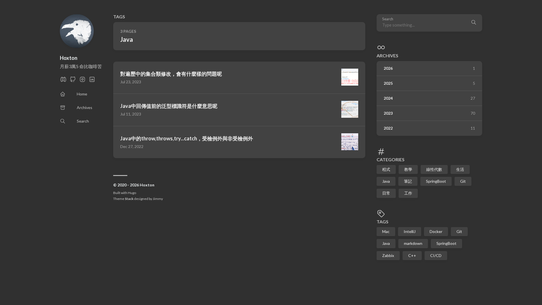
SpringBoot (436, 181)
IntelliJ (410, 231)
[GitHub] (72, 81)
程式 (386, 169)
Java (386, 181)
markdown (413, 243)
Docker (436, 231)
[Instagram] (82, 81)
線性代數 (434, 169)
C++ (412, 255)
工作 (408, 193)
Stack (129, 199)
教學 (408, 169)
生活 (460, 169)
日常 (386, 193)
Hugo (132, 193)
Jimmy (158, 199)
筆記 (408, 181)
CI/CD (436, 255)
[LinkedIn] (92, 81)
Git (463, 181)
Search (387, 19)
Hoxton (68, 58)
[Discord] (63, 81)
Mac (386, 231)
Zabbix (388, 255)
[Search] (473, 23)
